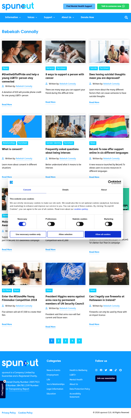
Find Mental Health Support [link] (79, 6)
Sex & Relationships (55, 384)
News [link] (5, 68)
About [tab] (104, 190)
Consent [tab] (27, 190)
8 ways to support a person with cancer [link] (65, 76)
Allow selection (65, 234)
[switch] (51, 224)
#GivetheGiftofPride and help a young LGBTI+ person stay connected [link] (20, 78)
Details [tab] (65, 190)
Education (51, 394)
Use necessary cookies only (28, 234)
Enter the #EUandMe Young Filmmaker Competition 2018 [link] (19, 298)
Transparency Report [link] (19, 389)
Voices (31, 17)
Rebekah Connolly (24, 86)
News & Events (53, 370)
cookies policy (81, 209)
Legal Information (55, 389)
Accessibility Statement (75, 395)
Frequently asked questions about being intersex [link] (62, 151)
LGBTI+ (73, 375)
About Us (66, 17)
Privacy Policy (9, 413)
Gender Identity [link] (54, 143)
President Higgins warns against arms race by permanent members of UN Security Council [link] (65, 300)
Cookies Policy (25, 413)
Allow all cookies (103, 234)
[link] (20, 363)
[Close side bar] (4, 381)
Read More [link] (7, 105)
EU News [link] (7, 290)
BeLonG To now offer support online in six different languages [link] (108, 151)
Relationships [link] (9, 143)
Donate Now (87, 17)
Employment (53, 375)
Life (48, 380)
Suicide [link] (93, 68)
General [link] (50, 68)
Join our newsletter (106, 378)
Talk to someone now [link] (111, 6)
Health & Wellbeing (78, 370)
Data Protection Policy (80, 389)
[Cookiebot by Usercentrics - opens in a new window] (110, 182)
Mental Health (76, 380)
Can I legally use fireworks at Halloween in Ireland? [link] (106, 298)
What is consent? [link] (12, 149)
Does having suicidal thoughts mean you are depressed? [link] (107, 76)
